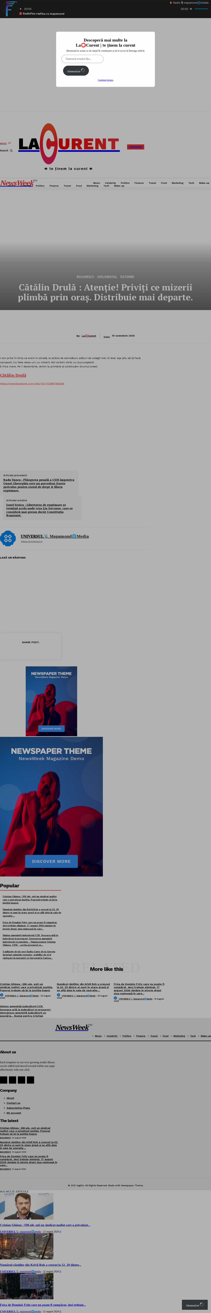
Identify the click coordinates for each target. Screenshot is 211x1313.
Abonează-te (74, 71)
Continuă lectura (105, 80)
